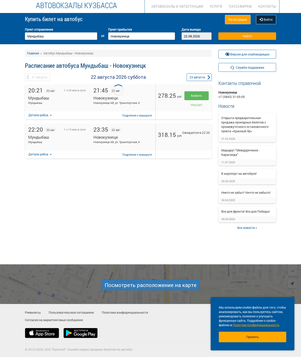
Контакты (267, 6)
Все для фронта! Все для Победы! (245, 211)
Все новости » (247, 228)
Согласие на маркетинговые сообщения (54, 320)
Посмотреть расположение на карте (151, 285)
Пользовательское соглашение (71, 312)
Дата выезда (191, 29)
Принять (252, 337)
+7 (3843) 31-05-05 (231, 97)
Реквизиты (33, 312)
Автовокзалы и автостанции (177, 6)
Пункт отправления (39, 29)
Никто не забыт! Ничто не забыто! (246, 192)
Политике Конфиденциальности (256, 325)
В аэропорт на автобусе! (239, 173)
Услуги (216, 6)
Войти (268, 19)
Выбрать (196, 95)
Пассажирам (240, 6)
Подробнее (137, 115)
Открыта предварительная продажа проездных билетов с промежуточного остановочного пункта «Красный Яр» (245, 124)
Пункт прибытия (120, 29)
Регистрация (238, 19)
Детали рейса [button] (38, 115)
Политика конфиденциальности (125, 312)
